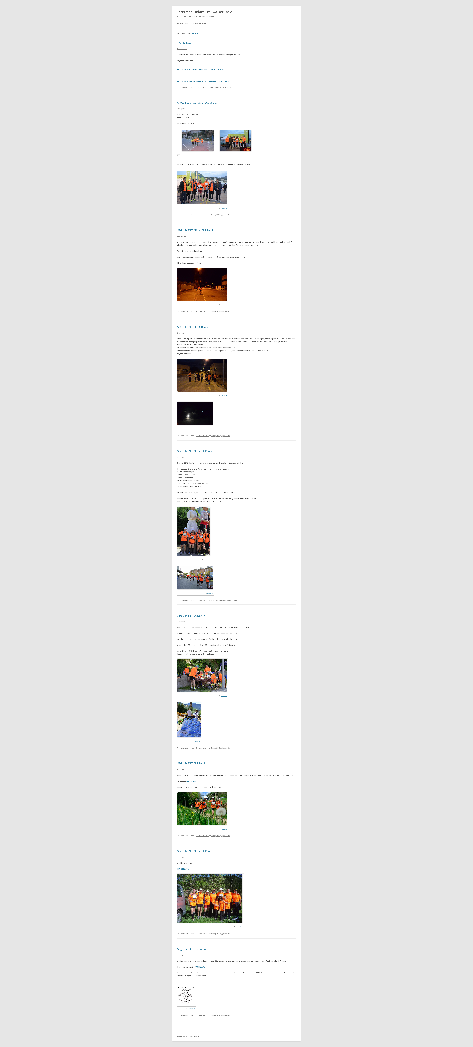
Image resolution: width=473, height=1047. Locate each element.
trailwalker (224, 208)
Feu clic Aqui (191, 781)
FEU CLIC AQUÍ (200, 967)
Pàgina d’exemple (199, 23)
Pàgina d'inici (182, 23)
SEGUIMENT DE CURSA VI (193, 327)
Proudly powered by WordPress (188, 1037)
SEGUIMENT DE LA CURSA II (194, 851)
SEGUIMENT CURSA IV (191, 615)
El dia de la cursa (202, 215)
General (212, 600)
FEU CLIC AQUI (183, 869)
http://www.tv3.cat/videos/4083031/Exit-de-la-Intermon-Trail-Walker (204, 81)
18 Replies (181, 108)
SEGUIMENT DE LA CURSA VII (195, 230)
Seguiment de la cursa (191, 949)
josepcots (196, 34)
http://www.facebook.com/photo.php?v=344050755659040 (200, 69)
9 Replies (180, 857)
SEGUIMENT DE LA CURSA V (194, 451)
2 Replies (180, 333)
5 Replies (180, 457)
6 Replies (180, 769)
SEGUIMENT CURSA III (191, 763)
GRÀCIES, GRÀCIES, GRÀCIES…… (197, 102)
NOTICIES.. (184, 42)
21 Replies (181, 621)
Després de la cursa (203, 87)
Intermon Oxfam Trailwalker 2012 (204, 12)
